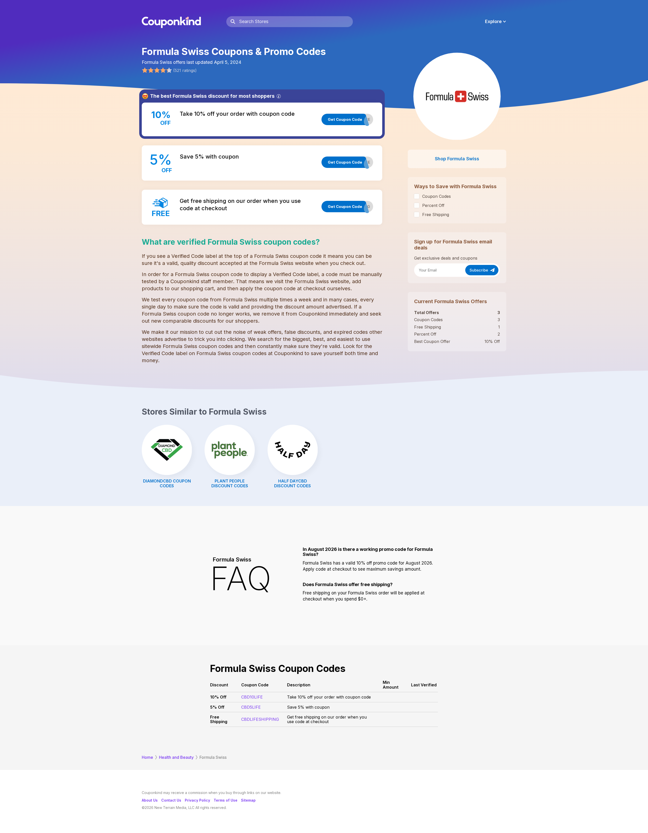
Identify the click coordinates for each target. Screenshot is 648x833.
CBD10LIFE (252, 697)
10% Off (218, 697)
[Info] (279, 96)
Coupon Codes (436, 196)
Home (147, 757)
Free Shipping (435, 214)
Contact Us (171, 800)
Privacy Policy (197, 800)
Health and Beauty (176, 757)
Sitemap (248, 800)
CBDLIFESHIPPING (260, 719)
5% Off (217, 707)
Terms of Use (225, 800)
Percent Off (433, 205)
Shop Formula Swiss (457, 158)
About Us (150, 800)
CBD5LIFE (251, 707)
